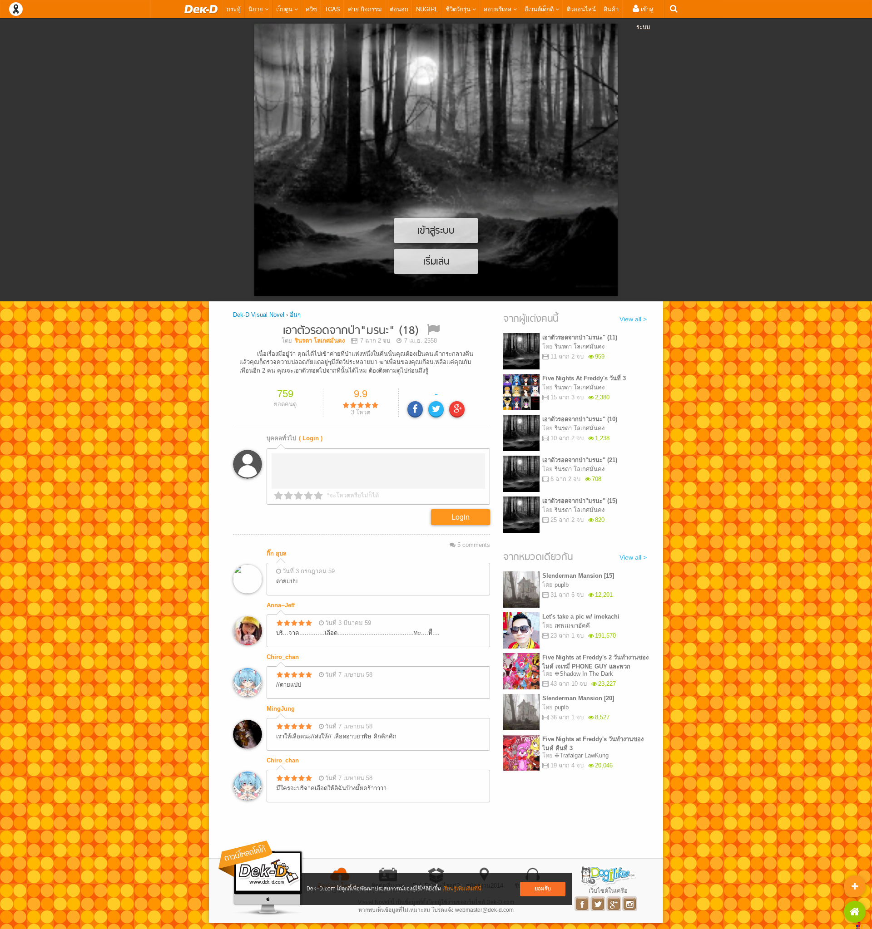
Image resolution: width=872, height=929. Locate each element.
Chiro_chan (283, 657)
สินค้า (611, 9)
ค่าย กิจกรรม (365, 9)
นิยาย (256, 9)
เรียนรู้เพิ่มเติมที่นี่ (461, 889)
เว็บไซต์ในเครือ (608, 890)
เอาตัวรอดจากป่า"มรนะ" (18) (351, 331)
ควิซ (311, 9)
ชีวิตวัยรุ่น (459, 9)
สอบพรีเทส (498, 9)
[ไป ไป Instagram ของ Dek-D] (630, 903)
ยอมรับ (543, 889)
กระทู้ (234, 9)
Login (460, 516)
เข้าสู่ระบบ (645, 18)
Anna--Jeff (281, 605)
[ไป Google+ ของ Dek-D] (614, 903)
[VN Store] (855, 912)
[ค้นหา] (673, 9)
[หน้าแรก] (201, 9)
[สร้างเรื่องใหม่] (855, 886)
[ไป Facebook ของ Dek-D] (582, 903)
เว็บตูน (285, 9)
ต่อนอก (399, 9)
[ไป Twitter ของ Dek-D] (598, 903)
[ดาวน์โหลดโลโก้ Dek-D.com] (261, 878)
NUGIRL (427, 9)
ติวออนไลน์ (581, 9)
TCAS (332, 9)
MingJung (281, 708)
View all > (633, 319)
